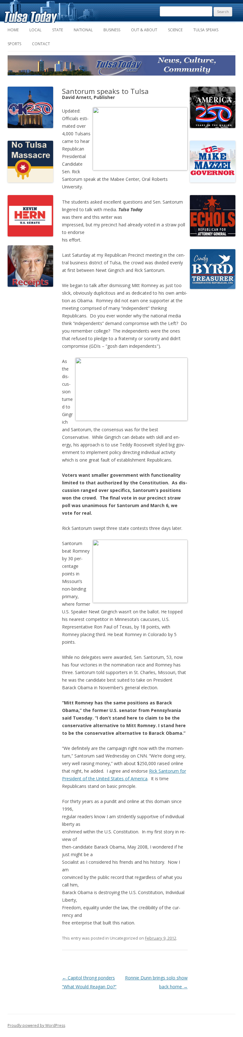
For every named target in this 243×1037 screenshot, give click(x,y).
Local (35, 30)
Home (13, 30)
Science (175, 30)
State (57, 30)
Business (111, 30)
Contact (41, 43)
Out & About (144, 30)
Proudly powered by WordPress (36, 1025)
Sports (14, 43)
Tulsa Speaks (205, 30)
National (83, 30)
